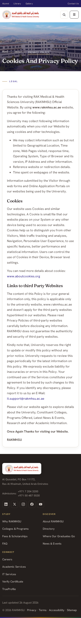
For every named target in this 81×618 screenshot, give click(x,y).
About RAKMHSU (53, 521)
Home (5, 51)
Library (17, 3)
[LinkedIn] (5, 504)
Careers (7, 559)
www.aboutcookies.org (23, 276)
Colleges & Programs (15, 528)
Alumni (5, 3)
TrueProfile (9, 589)
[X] (14, 504)
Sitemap (72, 610)
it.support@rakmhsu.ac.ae (25, 398)
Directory (49, 528)
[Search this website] (64, 15)
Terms (43, 610)
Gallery (29, 3)
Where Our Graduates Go (59, 536)
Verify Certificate (12, 581)
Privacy (31, 610)
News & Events (52, 543)
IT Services (9, 574)
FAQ (4, 543)
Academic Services (14, 566)
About (18, 51)
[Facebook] (31, 504)
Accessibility (56, 610)
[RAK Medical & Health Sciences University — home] (20, 14)
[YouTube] (40, 504)
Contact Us (73, 3)
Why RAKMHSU (11, 521)
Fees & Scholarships (15, 536)
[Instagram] (23, 504)
